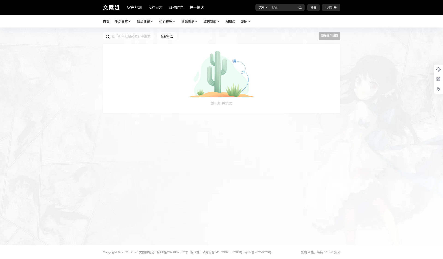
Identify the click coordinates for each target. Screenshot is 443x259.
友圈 (244, 21)
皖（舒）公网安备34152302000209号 (216, 252)
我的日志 (155, 7)
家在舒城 (134, 7)
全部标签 (167, 36)
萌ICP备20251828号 (258, 252)
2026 (134, 252)
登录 (313, 7)
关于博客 (196, 7)
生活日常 (121, 21)
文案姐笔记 (146, 252)
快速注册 (331, 7)
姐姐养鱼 (165, 21)
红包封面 (210, 21)
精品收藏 (143, 21)
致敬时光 (176, 7)
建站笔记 (187, 21)
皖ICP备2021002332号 (172, 252)
